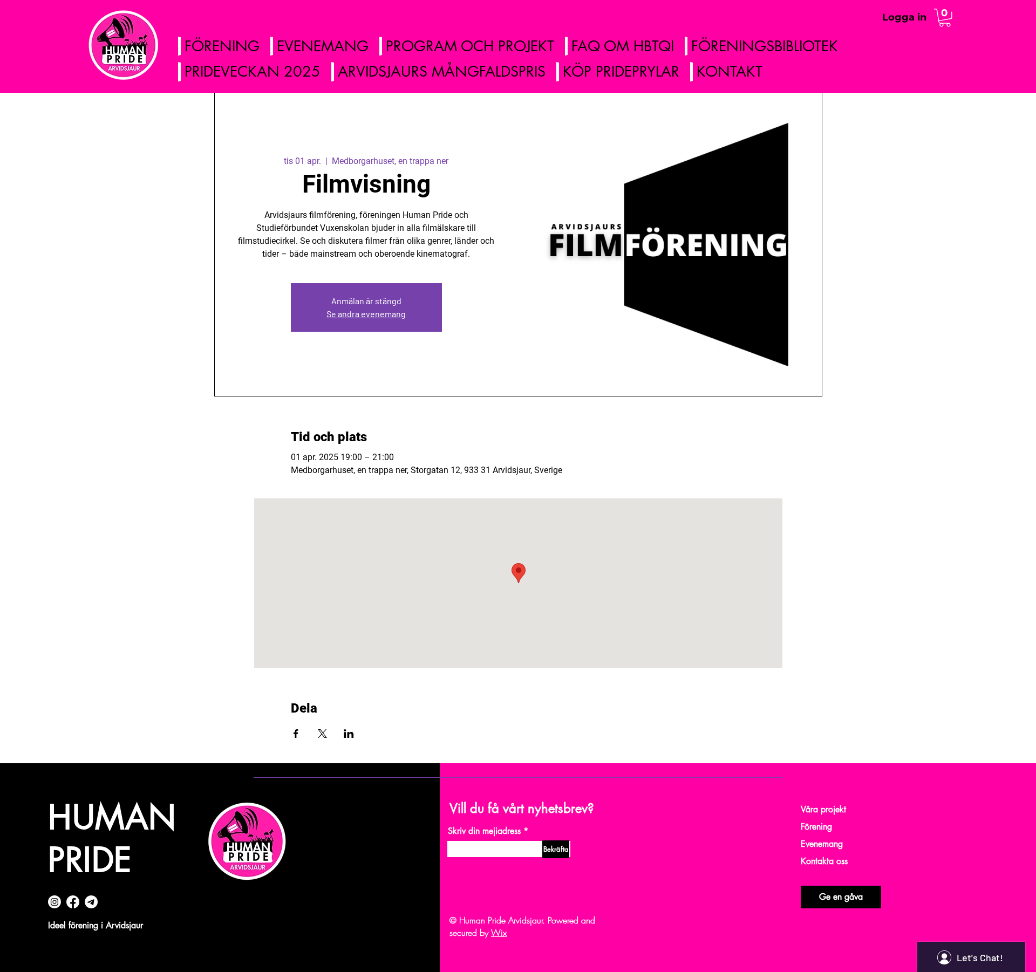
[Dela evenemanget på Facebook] (296, 733)
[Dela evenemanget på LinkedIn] (349, 733)
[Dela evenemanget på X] (322, 733)
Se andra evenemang (366, 314)
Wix (499, 933)
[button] (945, 18)
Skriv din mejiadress (484, 831)
